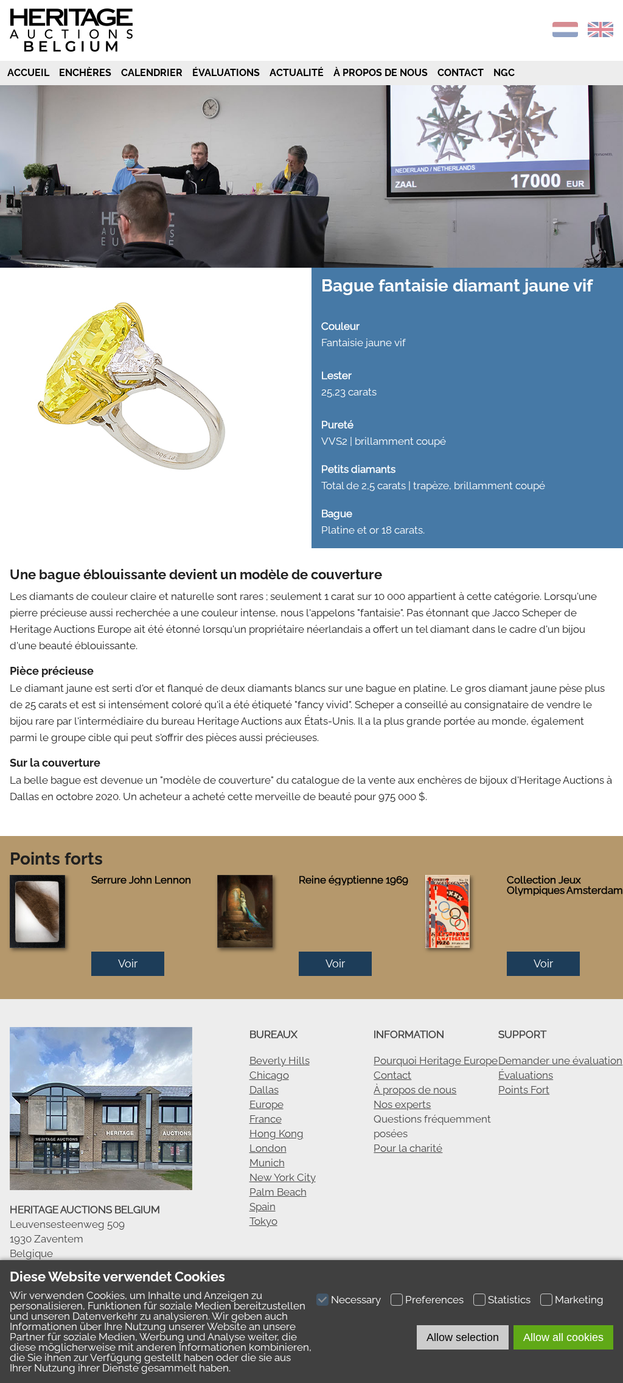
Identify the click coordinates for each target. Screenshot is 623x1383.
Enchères (85, 72)
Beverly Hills (279, 1060)
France (265, 1119)
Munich (267, 1163)
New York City (282, 1177)
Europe (266, 1104)
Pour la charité (408, 1148)
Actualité (297, 72)
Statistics (509, 1300)
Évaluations (226, 72)
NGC (504, 72)
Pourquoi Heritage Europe (436, 1060)
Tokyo (263, 1221)
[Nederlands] (565, 33)
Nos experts (402, 1104)
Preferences (434, 1300)
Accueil (27, 72)
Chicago (269, 1075)
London (268, 1148)
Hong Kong (276, 1133)
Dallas (264, 1090)
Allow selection (462, 1337)
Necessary (356, 1300)
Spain (262, 1206)
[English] (600, 33)
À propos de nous (415, 1090)
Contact (460, 72)
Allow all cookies (563, 1337)
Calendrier (152, 72)
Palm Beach (278, 1192)
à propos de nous (380, 72)
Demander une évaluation (560, 1060)
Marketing (579, 1300)
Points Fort (523, 1090)
